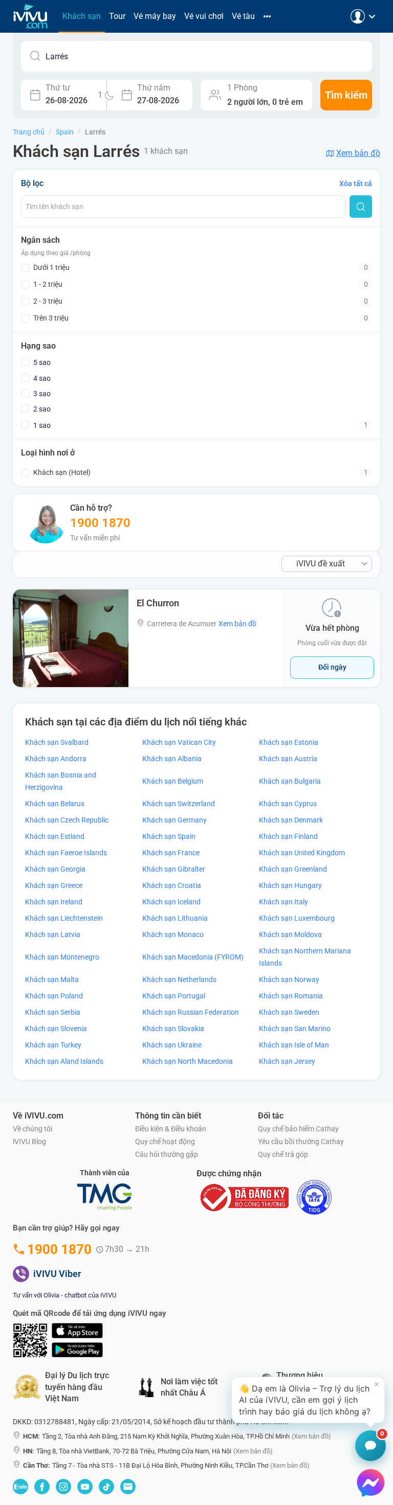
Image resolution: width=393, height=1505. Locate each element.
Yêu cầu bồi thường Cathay (301, 1141)
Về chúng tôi (32, 1129)
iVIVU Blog (29, 1141)
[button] (308, 1400)
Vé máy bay (155, 16)
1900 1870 (100, 523)
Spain (65, 132)
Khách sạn (81, 16)
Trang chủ (29, 132)
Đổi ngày (332, 667)
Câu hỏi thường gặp (166, 1154)
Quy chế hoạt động (165, 1141)
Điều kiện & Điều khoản (170, 1129)
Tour (117, 16)
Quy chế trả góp (283, 1154)
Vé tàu (243, 16)
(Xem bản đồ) (311, 1436)
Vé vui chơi (204, 16)
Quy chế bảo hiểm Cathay (298, 1129)
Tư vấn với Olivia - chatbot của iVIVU (64, 1295)
